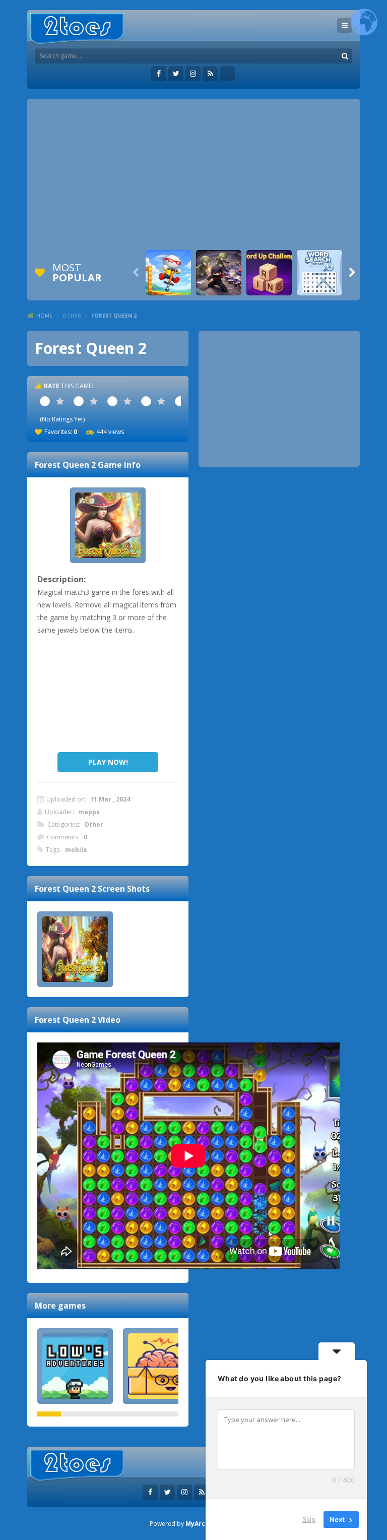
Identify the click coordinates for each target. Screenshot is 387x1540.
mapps (89, 812)
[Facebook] (158, 73)
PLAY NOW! (108, 762)
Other (71, 315)
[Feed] (210, 73)
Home (44, 315)
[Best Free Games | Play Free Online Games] (76, 29)
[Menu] (344, 25)
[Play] (168, 272)
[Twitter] (175, 73)
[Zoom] (75, 949)
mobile (76, 849)
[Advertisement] (193, 174)
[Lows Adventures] (75, 1366)
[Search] (345, 56)
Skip (308, 1519)
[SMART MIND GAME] (161, 1366)
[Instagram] (193, 73)
